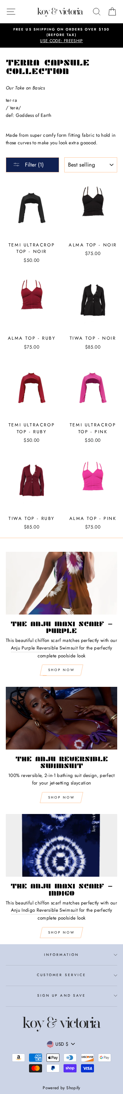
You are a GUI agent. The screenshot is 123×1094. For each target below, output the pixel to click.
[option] (61, 36)
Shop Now (61, 669)
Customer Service (61, 974)
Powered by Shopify (61, 1088)
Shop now (61, 797)
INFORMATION (61, 954)
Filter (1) (33, 165)
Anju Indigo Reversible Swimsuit (44, 910)
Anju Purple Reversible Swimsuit (44, 647)
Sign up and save (61, 995)
